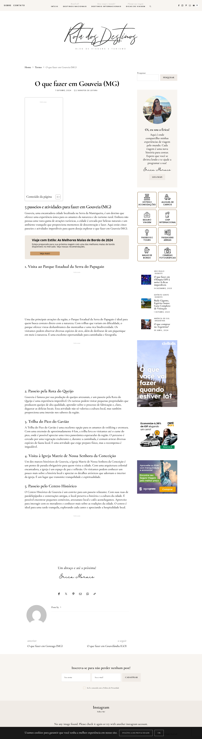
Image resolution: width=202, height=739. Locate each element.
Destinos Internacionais (106, 5)
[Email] (80, 593)
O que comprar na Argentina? (162, 325)
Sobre (7, 5)
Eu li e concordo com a (103, 688)
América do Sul (162, 318)
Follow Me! (101, 712)
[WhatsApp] (87, 593)
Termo (38, 67)
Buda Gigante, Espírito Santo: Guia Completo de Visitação (162, 304)
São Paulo (159, 271)
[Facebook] (179, 5)
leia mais (157, 177)
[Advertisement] (43, 149)
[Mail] (190, 5)
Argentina (160, 321)
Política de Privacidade (111, 688)
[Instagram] (182, 5)
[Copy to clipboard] (94, 593)
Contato (19, 5)
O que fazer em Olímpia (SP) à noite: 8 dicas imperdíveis (162, 280)
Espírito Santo (161, 295)
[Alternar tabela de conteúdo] (56, 196)
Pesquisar (141, 73)
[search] (150, 5)
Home (28, 67)
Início (54, 6)
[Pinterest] (186, 5)
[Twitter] (66, 593)
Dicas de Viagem (135, 5)
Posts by (55, 607)
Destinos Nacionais (75, 5)
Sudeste (159, 273)
